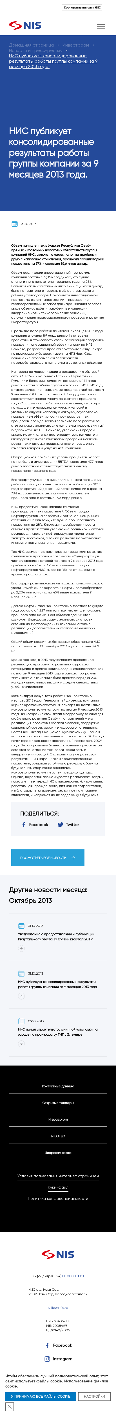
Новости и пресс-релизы (36, 50)
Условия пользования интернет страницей (58, 1176)
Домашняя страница (31, 45)
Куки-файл (58, 1187)
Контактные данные (58, 1086)
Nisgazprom (58, 1119)
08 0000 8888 (73, 1276)
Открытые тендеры (58, 1103)
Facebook (62, 1345)
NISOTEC (58, 1136)
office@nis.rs (58, 1307)
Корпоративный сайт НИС (82, 7)
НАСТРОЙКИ (94, 1397)
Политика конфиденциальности (58, 1198)
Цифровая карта (58, 1152)
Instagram (62, 1358)
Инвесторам (76, 45)
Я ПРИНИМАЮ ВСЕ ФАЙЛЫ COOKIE (40, 1397)
